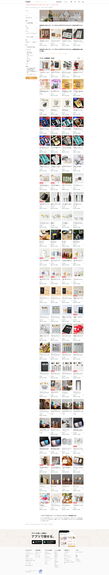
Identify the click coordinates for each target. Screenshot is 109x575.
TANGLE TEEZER (48, 553)
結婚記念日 (56, 562)
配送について (66, 558)
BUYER (46, 563)
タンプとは (27, 552)
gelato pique (47, 557)
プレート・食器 (58, 53)
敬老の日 (56, 557)
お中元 (55, 558)
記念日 (55, 560)
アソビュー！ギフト (48, 558)
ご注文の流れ (66, 552)
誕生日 (55, 552)
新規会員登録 (58, 1)
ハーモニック (47, 560)
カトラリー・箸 (42, 53)
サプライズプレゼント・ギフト (35, 7)
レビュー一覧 (27, 563)
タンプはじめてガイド (29, 553)
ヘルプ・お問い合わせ (79, 552)
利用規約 (27, 557)
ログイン (66, 1)
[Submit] (35, 2)
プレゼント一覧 (38, 552)
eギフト (65, 553)
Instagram (77, 559)
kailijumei (47, 552)
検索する (31, 77)
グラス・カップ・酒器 (50, 53)
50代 (42, 7)
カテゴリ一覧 (37, 557)
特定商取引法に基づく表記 (30, 560)
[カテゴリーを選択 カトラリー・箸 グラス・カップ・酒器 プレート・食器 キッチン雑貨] (31, 37)
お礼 (55, 563)
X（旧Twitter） (78, 560)
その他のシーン (57, 567)
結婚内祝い (56, 565)
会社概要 (27, 555)
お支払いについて (67, 555)
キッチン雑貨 (64, 53)
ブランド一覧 (37, 555)
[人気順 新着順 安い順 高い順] (80, 58)
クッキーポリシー (28, 562)
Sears (46, 555)
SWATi (46, 562)
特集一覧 (36, 553)
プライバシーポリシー (29, 558)
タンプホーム (27, 7)
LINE (76, 557)
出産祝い (56, 555)
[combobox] (43, 2)
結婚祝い (56, 553)
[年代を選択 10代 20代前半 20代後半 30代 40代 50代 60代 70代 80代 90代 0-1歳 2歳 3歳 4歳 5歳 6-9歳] (31, 28)
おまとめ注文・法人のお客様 (69, 562)
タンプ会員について (67, 560)
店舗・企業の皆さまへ (29, 565)
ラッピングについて (67, 557)
